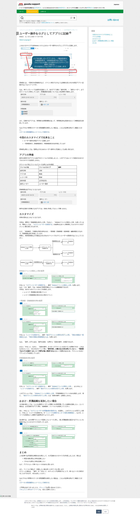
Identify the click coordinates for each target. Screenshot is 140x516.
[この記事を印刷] (70, 33)
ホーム (22, 11)
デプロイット (90, 8)
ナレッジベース (32, 11)
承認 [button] (99, 511)
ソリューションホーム (26, 30)
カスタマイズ (96, 39)
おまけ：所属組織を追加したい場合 (103, 41)
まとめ (94, 43)
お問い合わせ (113, 19)
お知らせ (43, 11)
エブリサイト (37, 8)
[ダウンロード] (66, 241)
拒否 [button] (105, 511)
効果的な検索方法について (47, 22)
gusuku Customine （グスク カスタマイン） (48, 30)
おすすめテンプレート (71, 30)
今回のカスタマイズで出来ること (102, 34)
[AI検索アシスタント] (71, 18)
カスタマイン (61, 8)
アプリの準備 (96, 37)
